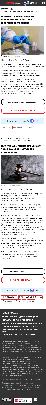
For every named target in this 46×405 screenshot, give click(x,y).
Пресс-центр (32, 317)
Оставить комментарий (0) (23, 111)
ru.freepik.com (15, 185)
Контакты (6, 320)
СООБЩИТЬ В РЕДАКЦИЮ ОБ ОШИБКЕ (18, 335)
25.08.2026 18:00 (7, 138)
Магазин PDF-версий (23, 320)
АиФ (18, 56)
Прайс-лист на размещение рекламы (20, 326)
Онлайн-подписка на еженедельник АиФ (22, 323)
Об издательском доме (13, 317)
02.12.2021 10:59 (7, 9)
